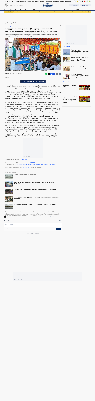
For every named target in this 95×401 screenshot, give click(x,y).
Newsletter (24, 159)
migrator (7, 77)
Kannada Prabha (30, 1)
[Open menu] (5, 1)
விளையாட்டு (43, 9)
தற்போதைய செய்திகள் (16, 9)
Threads (43, 164)
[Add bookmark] (60, 26)
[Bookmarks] (10, 1)
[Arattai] (77, 1)
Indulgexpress (56, 1)
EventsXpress (68, 1)
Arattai (46, 164)
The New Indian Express (21, 1)
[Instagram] (80, 1)
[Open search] (8, 1)
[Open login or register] (12, 1)
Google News (52, 164)
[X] (82, 1)
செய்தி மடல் (75, 5)
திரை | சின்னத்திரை (31, 9)
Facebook (19, 164)
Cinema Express (48, 1)
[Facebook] (75, 1)
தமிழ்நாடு (71, 9)
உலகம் (85, 9)
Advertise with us (27, 156)
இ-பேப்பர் (86, 5)
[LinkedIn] (54, 74)
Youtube (33, 164)
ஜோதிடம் (64, 9)
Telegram (38, 164)
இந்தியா (78, 9)
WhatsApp (33, 162)
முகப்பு (6, 9)
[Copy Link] (60, 74)
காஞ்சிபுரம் (8, 26)
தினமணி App (26, 167)
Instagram (28, 164)
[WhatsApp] (87, 1)
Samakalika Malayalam (39, 1)
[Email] (57, 74)
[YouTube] (85, 1)
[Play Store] (90, 1)
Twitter (23, 164)
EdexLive (62, 1)
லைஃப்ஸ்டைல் (54, 9)
